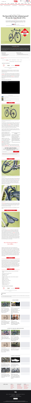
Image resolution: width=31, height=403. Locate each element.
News (2, 3)
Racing (5, 3)
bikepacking (6, 145)
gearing (14, 232)
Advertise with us (17, 395)
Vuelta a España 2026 (14, 5)
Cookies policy (13, 395)
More (28, 3)
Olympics (12, 388)
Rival (16, 179)
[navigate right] (29, 60)
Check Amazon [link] (17, 65)
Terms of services (9, 153)
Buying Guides (12, 3)
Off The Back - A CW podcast (21, 5)
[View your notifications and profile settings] (5, 1)
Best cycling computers (19, 388)
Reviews (8, 3)
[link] (4, 65)
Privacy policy (23, 394)
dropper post (12, 76)
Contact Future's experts (12, 394)
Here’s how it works (23, 25)
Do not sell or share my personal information (15, 396)
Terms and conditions (18, 394)
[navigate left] (1, 60)
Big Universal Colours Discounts (7, 5)
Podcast (26, 3)
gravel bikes (3, 74)
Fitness (16, 3)
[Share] (13, 24)
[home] (1, 3)
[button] (11, 65)
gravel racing (9, 229)
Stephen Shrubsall (12, 61)
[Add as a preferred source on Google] (15, 398)
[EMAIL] (1, 294)
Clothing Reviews (26, 388)
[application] (11, 87)
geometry (9, 124)
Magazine (22, 3)
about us (7, 394)
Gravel (19, 3)
